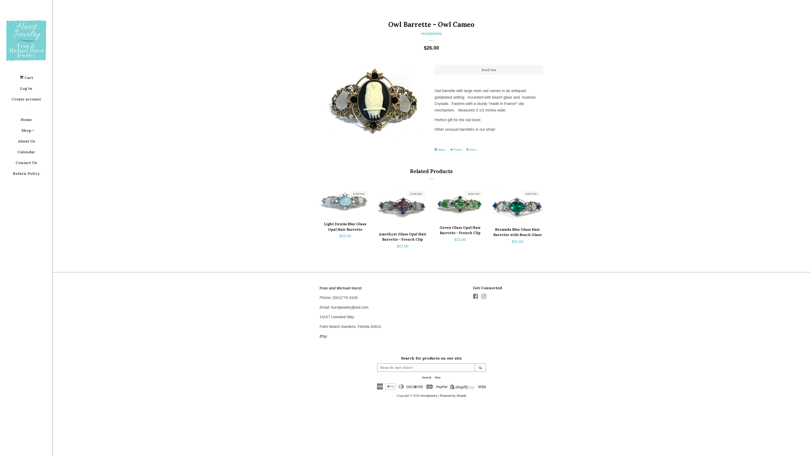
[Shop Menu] (33, 130)
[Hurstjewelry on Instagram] (483, 297)
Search (426, 377)
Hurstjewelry (431, 33)
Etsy (323, 336)
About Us (26, 141)
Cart (28, 77)
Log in (26, 88)
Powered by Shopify (453, 395)
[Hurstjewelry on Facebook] (475, 297)
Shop (26, 130)
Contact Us (26, 162)
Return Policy (26, 173)
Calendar (26, 151)
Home (26, 119)
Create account (26, 99)
